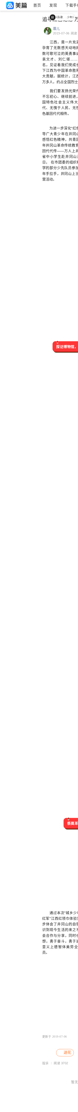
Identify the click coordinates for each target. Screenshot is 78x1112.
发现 (53, 5)
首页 (37, 5)
